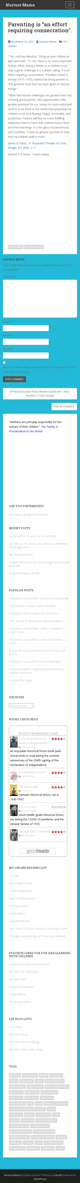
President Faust (34, 247)
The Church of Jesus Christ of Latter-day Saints (38, 928)
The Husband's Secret (32, 772)
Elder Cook (16, 1092)
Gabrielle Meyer (28, 835)
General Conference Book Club (27, 1109)
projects (61, 1137)
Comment (9, 276)
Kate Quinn (26, 790)
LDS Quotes (15, 247)
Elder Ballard (17, 1086)
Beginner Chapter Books (24, 573)
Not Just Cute (17, 979)
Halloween (16, 1114)
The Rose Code (28, 787)
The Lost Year (27, 807)
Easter (39, 1081)
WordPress (40, 1179)
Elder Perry (32, 1097)
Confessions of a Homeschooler (29, 964)
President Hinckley (20, 1131)
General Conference (56, 1103)
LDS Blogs (15, 1027)
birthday (15, 1075)
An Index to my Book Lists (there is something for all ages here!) (38, 545)
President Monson (44, 1131)
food (38, 1103)
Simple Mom (17, 913)
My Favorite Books (21, 554)
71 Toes (14, 876)
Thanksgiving (17, 1148)
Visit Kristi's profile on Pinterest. (28, 514)
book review (30, 1075)
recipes (28, 1142)
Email (7, 335)
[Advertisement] (40, 197)
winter (60, 1148)
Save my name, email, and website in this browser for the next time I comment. (39, 369)
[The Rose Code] (14, 790)
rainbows (15, 1142)
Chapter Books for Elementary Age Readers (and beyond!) (39, 564)
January (29, 1114)
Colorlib (57, 1175)
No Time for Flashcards (24, 972)
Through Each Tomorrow (34, 831)
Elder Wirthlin (17, 1103)
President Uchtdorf (42, 1137)
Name (8, 322)
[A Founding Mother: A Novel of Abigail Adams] (14, 742)
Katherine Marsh (28, 810)
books (43, 1075)
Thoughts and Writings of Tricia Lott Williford (37, 936)
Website (8, 349)
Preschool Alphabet (21, 987)
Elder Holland (49, 1092)
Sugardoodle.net (19, 921)
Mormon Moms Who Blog (25, 1049)
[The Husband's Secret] (14, 775)
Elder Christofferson (57, 1086)
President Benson (46, 1120)
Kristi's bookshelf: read (38, 733)
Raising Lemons (19, 906)
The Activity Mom (20, 1002)
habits (51, 1109)
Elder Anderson (54, 1081)
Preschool (27, 1120)
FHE (30, 1103)
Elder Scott (47, 1097)
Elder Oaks (16, 1097)
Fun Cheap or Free (20, 883)
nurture (14, 1120)
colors (13, 1081)
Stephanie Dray (28, 747)
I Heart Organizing (20, 891)
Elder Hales (32, 1092)
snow (39, 1142)
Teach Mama (17, 994)
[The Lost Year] (14, 810)
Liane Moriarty (27, 776)
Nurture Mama (20, 4)
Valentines (47, 1148)
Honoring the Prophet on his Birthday (32, 536)
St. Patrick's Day (53, 1142)
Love (56, 1114)
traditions (33, 1148)
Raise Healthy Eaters (22, 898)
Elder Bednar (35, 1086)
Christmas (56, 1075)
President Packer (19, 1137)
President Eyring (19, 1125)
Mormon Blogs (18, 1034)
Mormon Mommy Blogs (24, 1042)
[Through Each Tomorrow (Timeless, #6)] (14, 835)
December (26, 1081)
